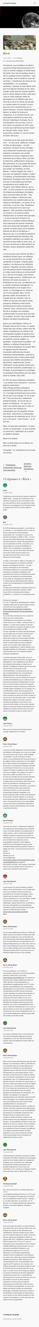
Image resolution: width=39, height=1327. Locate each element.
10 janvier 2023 (8, 929)
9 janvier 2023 (7, 883)
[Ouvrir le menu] (35, 3)
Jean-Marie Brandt (9, 881)
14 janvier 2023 (8, 1222)
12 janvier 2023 (8, 1030)
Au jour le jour (11, 61)
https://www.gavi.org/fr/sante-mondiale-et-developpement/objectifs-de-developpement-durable (18, 611)
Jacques (19, 58)
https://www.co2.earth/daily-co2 (13, 977)
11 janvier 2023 (8, 967)
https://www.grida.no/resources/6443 (15, 912)
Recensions (20, 61)
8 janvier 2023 (7, 746)
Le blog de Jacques (9, 3)
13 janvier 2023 (8, 1057)
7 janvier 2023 (7, 492)
